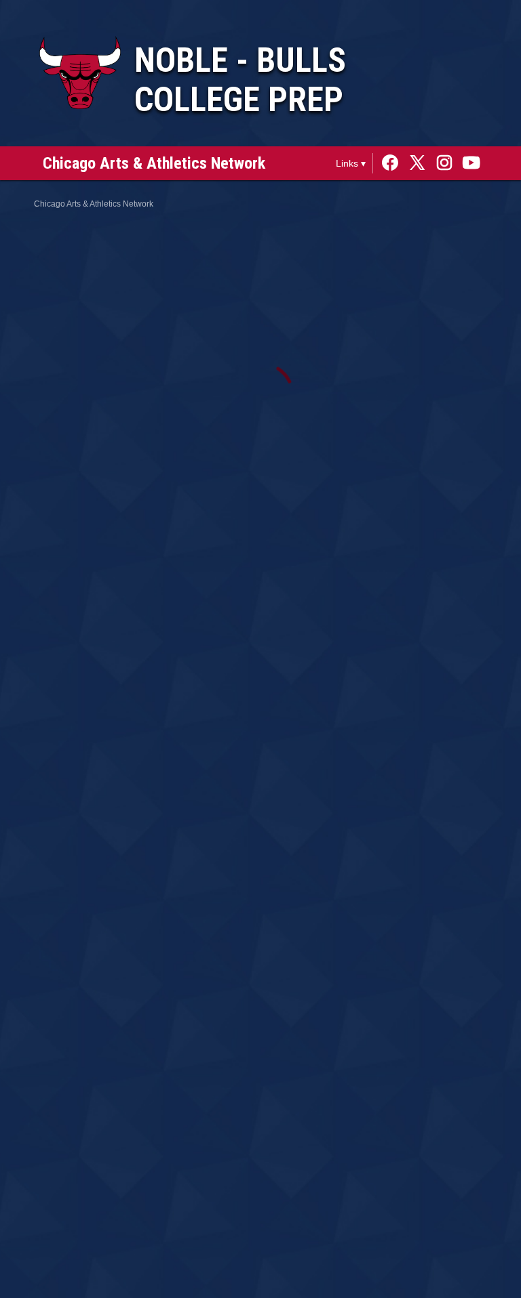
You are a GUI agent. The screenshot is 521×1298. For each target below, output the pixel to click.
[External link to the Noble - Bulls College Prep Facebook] (393, 163)
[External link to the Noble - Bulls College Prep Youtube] (471, 163)
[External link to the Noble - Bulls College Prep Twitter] (420, 163)
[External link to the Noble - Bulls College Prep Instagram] (447, 163)
